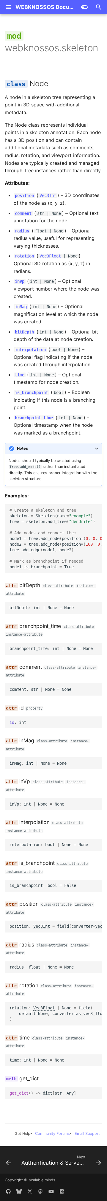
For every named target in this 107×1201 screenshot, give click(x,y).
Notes (22, 448)
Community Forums (52, 1133)
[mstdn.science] (40, 1191)
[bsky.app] (19, 1191)
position (24, 195)
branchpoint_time (34, 417)
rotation (24, 256)
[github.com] (8, 1191)
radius (22, 231)
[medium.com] (62, 1191)
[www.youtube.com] (51, 1191)
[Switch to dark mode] (84, 7)
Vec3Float (50, 256)
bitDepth (24, 332)
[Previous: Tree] (8, 1161)
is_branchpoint (31, 392)
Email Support (87, 1133)
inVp (19, 281)
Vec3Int (48, 195)
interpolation (30, 349)
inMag (21, 306)
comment (23, 213)
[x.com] (29, 1191)
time (19, 375)
